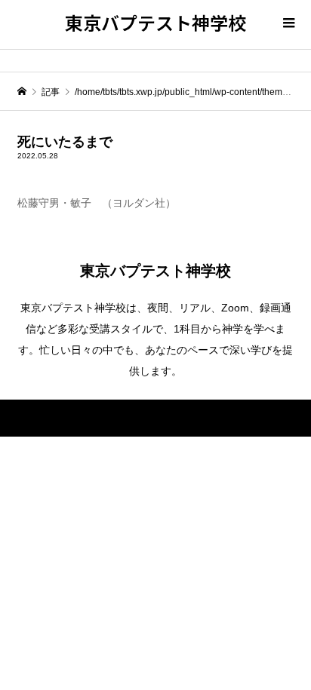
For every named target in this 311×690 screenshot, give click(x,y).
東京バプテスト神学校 (155, 22)
